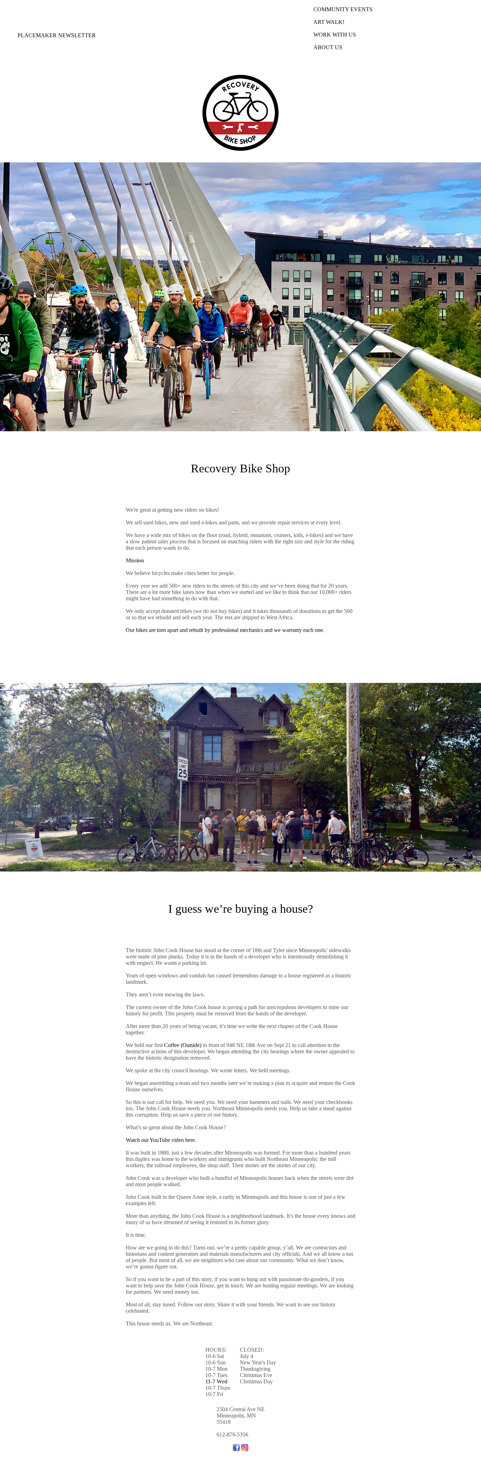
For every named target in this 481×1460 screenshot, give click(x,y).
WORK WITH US (334, 35)
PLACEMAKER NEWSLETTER (57, 35)
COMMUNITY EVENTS (343, 9)
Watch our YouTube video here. (161, 1140)
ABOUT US (327, 47)
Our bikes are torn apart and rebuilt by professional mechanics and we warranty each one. (225, 630)
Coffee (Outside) (182, 1045)
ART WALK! (328, 22)
